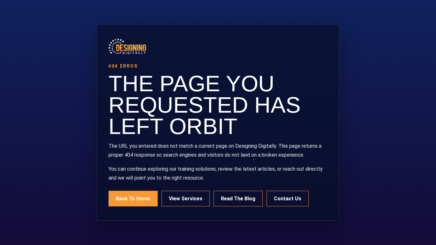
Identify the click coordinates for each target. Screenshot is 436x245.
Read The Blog (238, 199)
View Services (185, 199)
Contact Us (287, 199)
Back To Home (133, 199)
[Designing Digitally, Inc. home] (218, 46)
